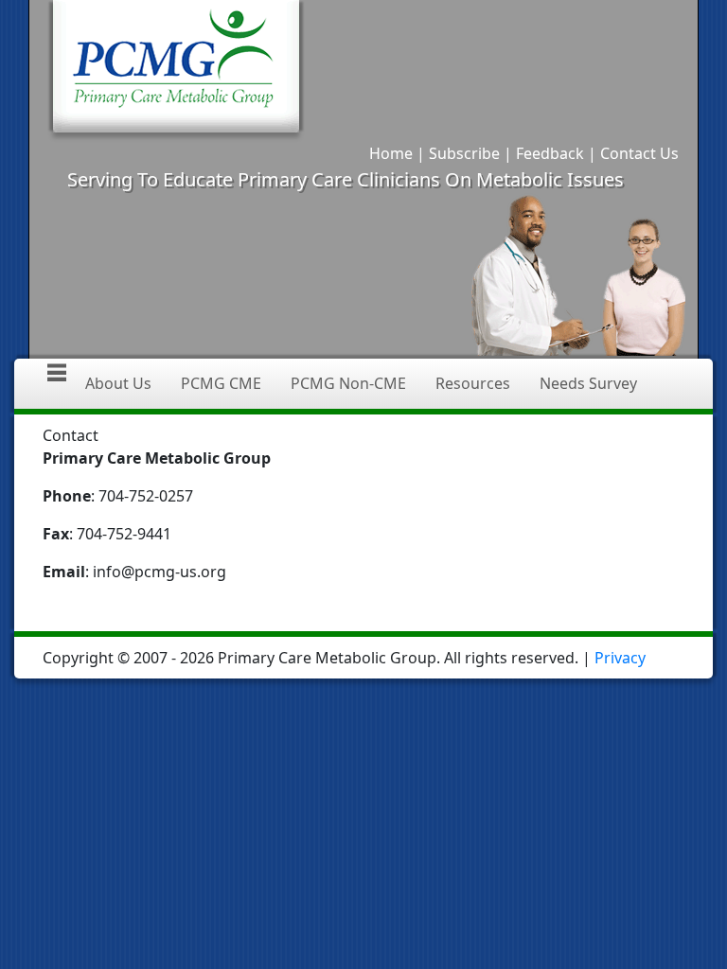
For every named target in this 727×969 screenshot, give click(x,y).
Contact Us (639, 153)
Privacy (620, 657)
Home (391, 153)
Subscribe (464, 153)
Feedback (550, 153)
